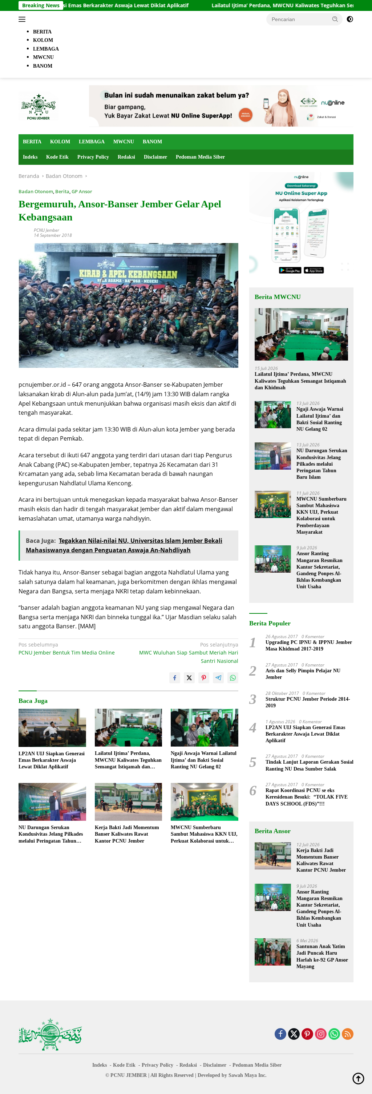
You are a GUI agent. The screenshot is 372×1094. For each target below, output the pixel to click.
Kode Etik (57, 157)
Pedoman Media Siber (200, 157)
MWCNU (123, 141)
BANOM (152, 141)
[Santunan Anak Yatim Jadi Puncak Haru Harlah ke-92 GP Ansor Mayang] (273, 952)
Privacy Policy (93, 157)
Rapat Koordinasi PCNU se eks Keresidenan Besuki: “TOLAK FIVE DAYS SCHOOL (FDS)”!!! (307, 797)
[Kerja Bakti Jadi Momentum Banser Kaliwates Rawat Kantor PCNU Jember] (128, 802)
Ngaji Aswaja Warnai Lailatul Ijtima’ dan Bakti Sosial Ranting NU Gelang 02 (203, 760)
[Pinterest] (307, 1034)
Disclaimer (155, 157)
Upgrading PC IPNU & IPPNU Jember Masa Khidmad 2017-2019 (309, 646)
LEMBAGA (92, 141)
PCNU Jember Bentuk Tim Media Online (67, 648)
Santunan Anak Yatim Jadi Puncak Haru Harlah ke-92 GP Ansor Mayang (322, 956)
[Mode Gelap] (349, 19)
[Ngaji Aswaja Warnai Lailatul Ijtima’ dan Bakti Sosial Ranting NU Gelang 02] (204, 728)
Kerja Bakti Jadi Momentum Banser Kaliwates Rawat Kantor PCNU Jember (127, 834)
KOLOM (60, 141)
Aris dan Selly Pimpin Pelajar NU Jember (303, 674)
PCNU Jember (46, 230)
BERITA (32, 141)
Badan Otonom (36, 191)
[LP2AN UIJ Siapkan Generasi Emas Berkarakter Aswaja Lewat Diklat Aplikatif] (52, 728)
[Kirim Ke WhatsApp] (232, 677)
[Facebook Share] (174, 677)
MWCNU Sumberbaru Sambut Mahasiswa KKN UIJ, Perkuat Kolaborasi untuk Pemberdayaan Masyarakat (204, 834)
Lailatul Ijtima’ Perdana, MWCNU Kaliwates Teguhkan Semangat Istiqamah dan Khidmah (128, 760)
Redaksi (126, 157)
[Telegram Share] (218, 677)
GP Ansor (82, 191)
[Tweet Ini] (189, 677)
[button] (335, 19)
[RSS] (347, 1034)
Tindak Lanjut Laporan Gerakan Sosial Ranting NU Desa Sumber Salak (309, 765)
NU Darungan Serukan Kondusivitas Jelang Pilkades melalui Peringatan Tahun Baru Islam (51, 834)
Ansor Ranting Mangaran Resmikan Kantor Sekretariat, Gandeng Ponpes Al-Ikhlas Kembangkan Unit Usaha (319, 570)
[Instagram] (321, 1034)
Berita (62, 191)
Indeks (30, 157)
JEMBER (136, 1075)
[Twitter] (294, 1034)
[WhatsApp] (334, 1034)
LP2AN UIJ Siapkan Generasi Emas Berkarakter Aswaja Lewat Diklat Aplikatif (52, 760)
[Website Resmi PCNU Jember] (38, 105)
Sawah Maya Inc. (248, 1075)
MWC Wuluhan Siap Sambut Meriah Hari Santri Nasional (188, 652)
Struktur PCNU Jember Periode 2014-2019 (308, 702)
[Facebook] (280, 1034)
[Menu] (23, 19)
